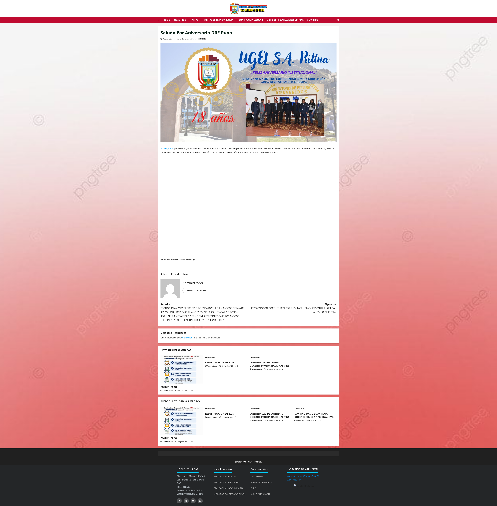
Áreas (195, 20)
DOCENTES (256, 476)
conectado (187, 338)
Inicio (167, 20)
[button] (159, 20)
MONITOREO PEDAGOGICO (229, 494)
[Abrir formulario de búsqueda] (338, 20)
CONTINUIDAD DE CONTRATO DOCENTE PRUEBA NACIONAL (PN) (269, 364)
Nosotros (180, 20)
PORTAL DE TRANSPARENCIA (218, 20)
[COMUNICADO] (181, 369)
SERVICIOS (312, 20)
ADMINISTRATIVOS (261, 482)
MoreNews (241, 462)
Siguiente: (294, 308)
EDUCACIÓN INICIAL (225, 476)
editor (298, 420)
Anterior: (202, 312)
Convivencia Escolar (251, 20)
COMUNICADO (168, 387)
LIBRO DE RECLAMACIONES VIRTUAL (285, 20)
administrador (169, 39)
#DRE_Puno (166, 148)
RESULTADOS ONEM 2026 (219, 362)
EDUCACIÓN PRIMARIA (226, 482)
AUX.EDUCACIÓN (260, 494)
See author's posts (196, 290)
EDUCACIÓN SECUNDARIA (228, 488)
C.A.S (253, 488)
